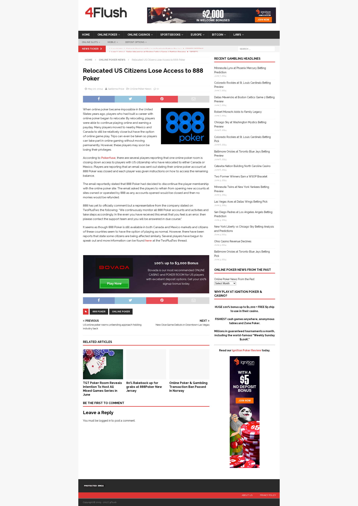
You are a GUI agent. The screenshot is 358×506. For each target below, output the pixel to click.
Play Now (114, 283)
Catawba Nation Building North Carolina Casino (242, 166)
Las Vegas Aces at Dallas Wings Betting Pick (240, 201)
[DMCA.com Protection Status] (94, 485)
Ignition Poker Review (246, 350)
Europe (196, 34)
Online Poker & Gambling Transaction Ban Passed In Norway (188, 386)
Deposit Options (134, 42)
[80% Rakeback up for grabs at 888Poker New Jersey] (146, 377)
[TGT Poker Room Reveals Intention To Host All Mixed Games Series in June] (103, 377)
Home (86, 34)
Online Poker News (140, 88)
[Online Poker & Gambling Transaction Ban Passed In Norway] (189, 377)
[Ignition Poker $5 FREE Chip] (245, 465)
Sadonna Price (116, 88)
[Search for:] (256, 48)
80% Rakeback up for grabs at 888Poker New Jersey (144, 386)
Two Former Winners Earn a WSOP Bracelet (240, 176)
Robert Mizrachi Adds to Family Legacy (238, 111)
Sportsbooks (170, 34)
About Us (247, 495)
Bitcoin (217, 34)
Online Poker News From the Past (234, 279)
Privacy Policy (268, 495)
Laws (237, 34)
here (148, 240)
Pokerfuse (108, 158)
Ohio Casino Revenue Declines (232, 241)
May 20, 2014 (95, 88)
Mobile (112, 42)
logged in (105, 420)
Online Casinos (139, 34)
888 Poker (98, 311)
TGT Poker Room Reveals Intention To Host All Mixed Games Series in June (102, 388)
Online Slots (90, 42)
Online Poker (107, 34)
